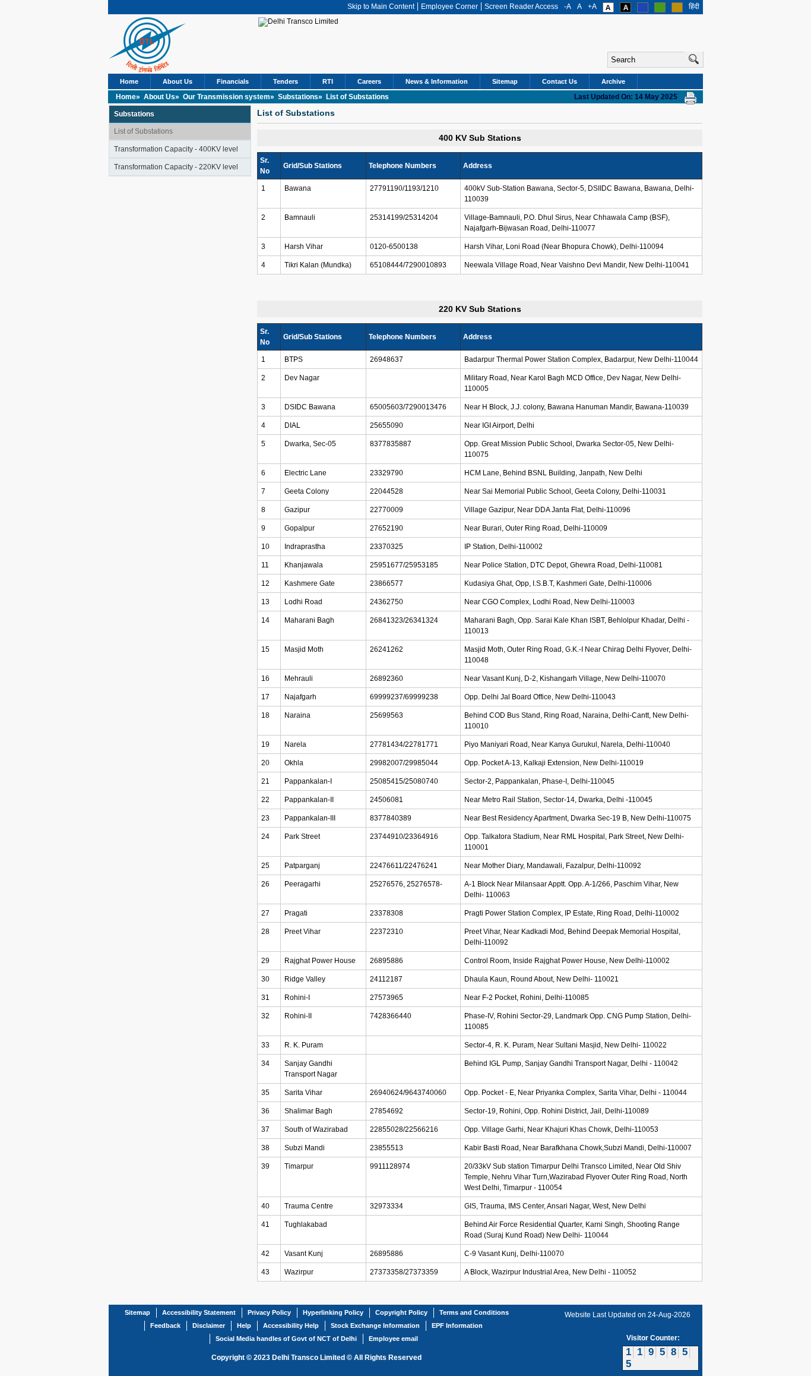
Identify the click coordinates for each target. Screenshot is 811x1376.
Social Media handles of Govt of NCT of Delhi (286, 1338)
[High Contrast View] (625, 10)
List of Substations (143, 131)
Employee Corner (449, 6)
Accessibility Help (291, 1325)
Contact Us (559, 81)
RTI (327, 81)
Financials (233, 81)
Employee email (393, 1338)
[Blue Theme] (642, 10)
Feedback (165, 1325)
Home (129, 81)
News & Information (437, 81)
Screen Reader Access (521, 6)
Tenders (285, 81)
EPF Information (457, 1325)
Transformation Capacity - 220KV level (176, 167)
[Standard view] (608, 10)
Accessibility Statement (199, 1312)
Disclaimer (208, 1325)
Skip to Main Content (380, 6)
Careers (369, 81)
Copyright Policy (401, 1312)
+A (592, 6)
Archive (613, 81)
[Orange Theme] (677, 10)
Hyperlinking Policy (333, 1312)
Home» (129, 97)
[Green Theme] (660, 10)
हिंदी (694, 6)
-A (567, 6)
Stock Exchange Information (375, 1325)
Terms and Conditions (474, 1312)
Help (244, 1325)
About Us (177, 81)
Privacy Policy (269, 1312)
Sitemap (505, 81)
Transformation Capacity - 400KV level (176, 149)
